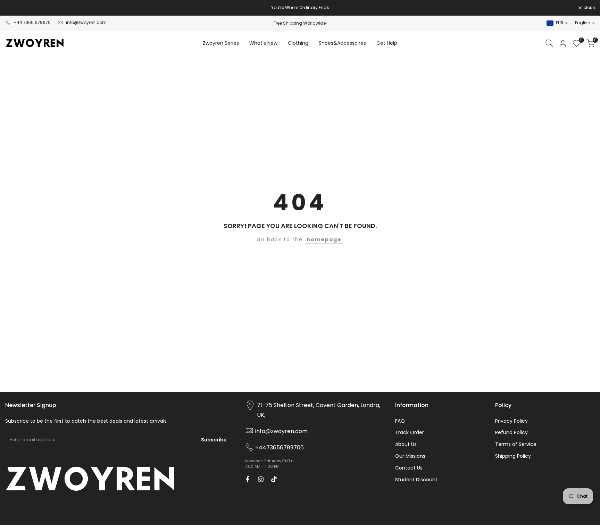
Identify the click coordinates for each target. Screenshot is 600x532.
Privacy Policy (511, 420)
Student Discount (416, 479)
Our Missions (410, 456)
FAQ (400, 420)
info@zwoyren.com (86, 22)
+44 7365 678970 (32, 22)
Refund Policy (511, 432)
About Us (406, 444)
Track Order (409, 432)
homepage (324, 239)
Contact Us (409, 467)
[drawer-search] (549, 43)
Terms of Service (515, 444)
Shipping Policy (513, 456)
